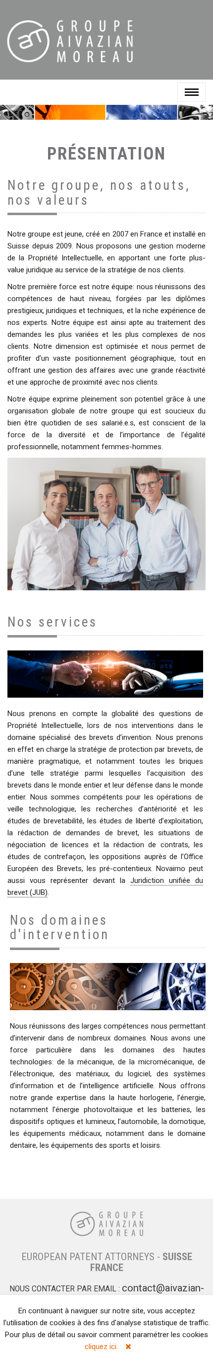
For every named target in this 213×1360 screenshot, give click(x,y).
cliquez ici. (101, 1346)
